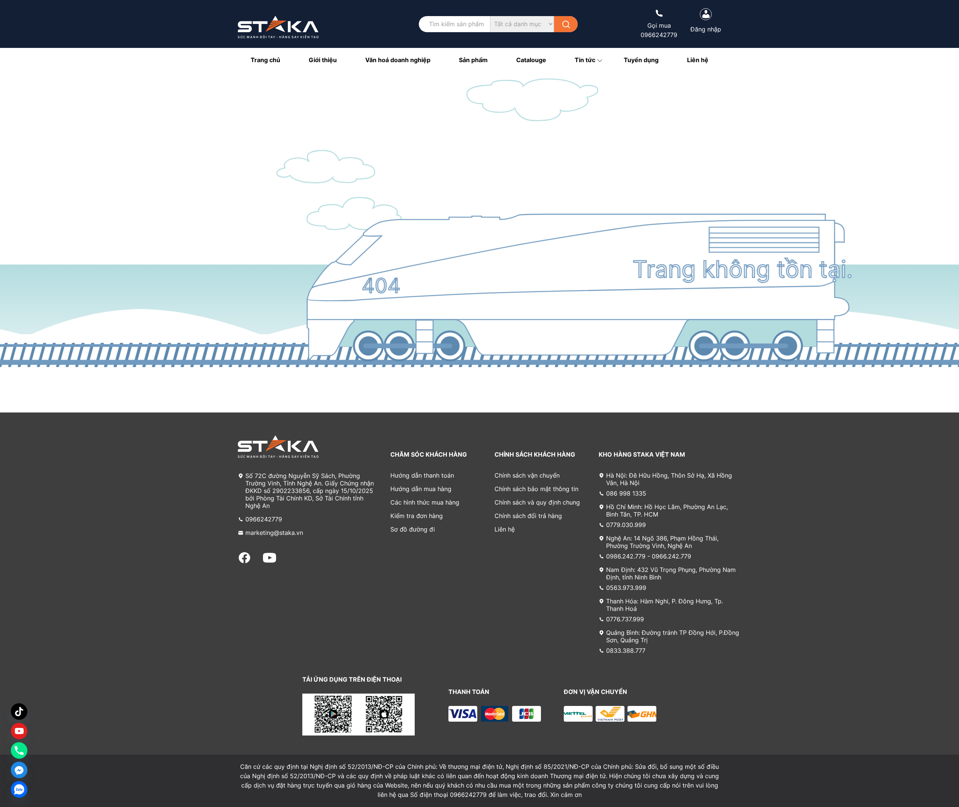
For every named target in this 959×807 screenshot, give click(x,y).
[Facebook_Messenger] (19, 770)
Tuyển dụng (641, 60)
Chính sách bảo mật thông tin (536, 489)
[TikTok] (19, 711)
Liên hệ (697, 60)
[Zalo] (19, 789)
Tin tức (585, 60)
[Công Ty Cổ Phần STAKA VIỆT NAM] (278, 27)
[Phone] (19, 750)
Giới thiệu (323, 60)
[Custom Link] (19, 731)
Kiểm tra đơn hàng (416, 516)
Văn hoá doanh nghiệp (397, 60)
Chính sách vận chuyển (527, 475)
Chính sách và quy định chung (537, 502)
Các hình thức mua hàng (424, 502)
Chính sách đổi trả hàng (528, 516)
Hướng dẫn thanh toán (422, 475)
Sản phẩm (473, 60)
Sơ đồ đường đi (412, 529)
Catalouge (531, 60)
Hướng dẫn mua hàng (420, 489)
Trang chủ (265, 60)
